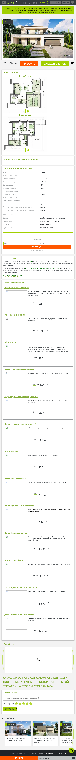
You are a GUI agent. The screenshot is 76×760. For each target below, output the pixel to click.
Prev (6, 38)
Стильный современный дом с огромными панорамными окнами (44, 740)
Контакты (54, 2)
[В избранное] (72, 63)
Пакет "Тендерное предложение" (20, 424)
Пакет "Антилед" (12, 451)
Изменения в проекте (14, 315)
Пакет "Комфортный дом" (16, 533)
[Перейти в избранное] (72, 2)
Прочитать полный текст (11, 276)
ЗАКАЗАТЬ (29, 63)
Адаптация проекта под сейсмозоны (21, 587)
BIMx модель (10, 342)
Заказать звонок (55, 63)
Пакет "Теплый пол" (14, 560)
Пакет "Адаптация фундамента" (19, 369)
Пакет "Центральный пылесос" (19, 505)
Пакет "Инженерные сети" (16, 287)
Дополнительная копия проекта (19, 614)
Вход (64, 2)
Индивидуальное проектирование (21, 396)
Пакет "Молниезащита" (15, 478)
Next (69, 38)
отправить (9, 709)
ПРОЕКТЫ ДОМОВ (29, 3)
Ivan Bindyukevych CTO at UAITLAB (56, 753)
